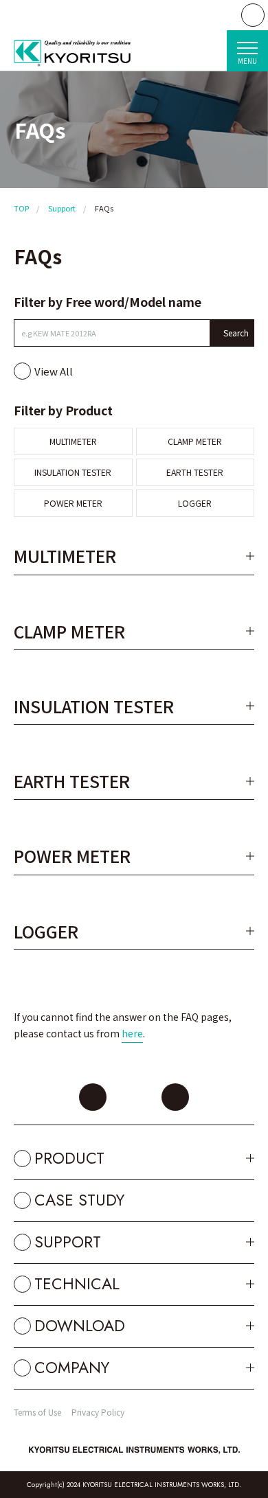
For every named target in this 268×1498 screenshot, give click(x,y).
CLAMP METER (195, 441)
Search (236, 332)
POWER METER (73, 503)
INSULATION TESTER (72, 472)
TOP (21, 208)
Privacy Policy (97, 1412)
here (132, 1033)
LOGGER (195, 503)
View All (53, 371)
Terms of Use (37, 1412)
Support (62, 208)
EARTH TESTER (194, 472)
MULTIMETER (73, 441)
